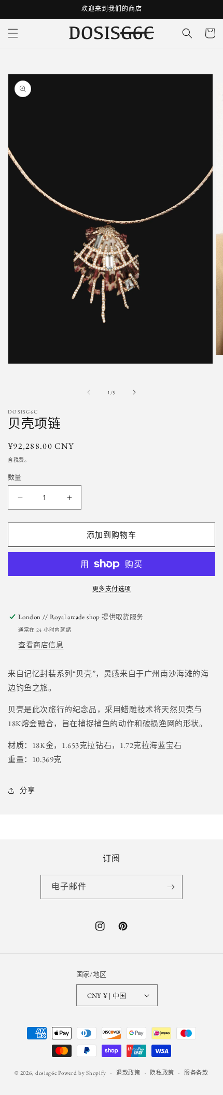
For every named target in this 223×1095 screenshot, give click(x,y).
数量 (15, 477)
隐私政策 (162, 1072)
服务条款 (196, 1072)
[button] (13, 33)
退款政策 (128, 1072)
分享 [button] (27, 790)
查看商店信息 (41, 644)
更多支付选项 (111, 589)
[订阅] (170, 887)
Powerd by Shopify (82, 1072)
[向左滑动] (88, 392)
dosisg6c (46, 1072)
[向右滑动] (134, 392)
